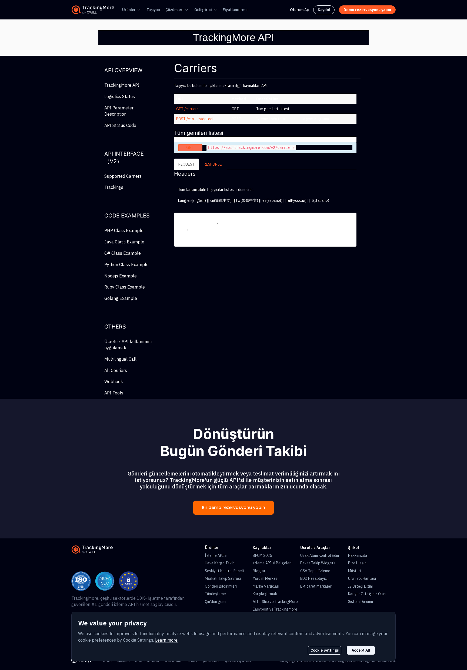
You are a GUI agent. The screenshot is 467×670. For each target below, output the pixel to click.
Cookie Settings (325, 650)
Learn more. (166, 640)
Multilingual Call (120, 359)
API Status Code (120, 125)
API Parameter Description (119, 111)
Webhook (113, 381)
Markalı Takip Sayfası (223, 578)
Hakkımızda (357, 555)
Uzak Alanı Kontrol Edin (319, 555)
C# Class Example (122, 253)
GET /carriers (187, 108)
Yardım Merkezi (265, 578)
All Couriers (115, 370)
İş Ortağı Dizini (360, 586)
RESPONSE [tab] (213, 164)
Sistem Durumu (360, 601)
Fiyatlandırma (235, 9)
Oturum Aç (299, 9)
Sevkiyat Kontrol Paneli (224, 570)
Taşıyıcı (153, 9)
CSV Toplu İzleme (315, 570)
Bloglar (259, 570)
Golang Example (120, 298)
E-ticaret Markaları (316, 586)
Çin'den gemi (215, 601)
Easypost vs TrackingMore (275, 609)
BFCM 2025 (262, 555)
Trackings (113, 187)
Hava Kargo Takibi (220, 563)
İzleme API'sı (216, 555)
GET (190, 147)
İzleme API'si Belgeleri (272, 563)
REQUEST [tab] (186, 164)
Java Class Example (124, 241)
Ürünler (129, 9)
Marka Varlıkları (266, 586)
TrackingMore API (121, 85)
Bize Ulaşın (357, 563)
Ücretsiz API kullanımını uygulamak (128, 344)
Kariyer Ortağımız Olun (367, 593)
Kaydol (324, 9)
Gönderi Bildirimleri (221, 586)
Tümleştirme (215, 593)
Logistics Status (119, 96)
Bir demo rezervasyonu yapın (233, 507)
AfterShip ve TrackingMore (275, 601)
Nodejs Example (120, 276)
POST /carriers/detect (195, 118)
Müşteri (354, 570)
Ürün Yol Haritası (362, 578)
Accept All (361, 650)
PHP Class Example (124, 230)
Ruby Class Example (124, 287)
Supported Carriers (123, 176)
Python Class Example (126, 264)
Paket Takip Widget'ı (317, 563)
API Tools (113, 393)
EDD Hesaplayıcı (314, 578)
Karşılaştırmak (265, 593)
